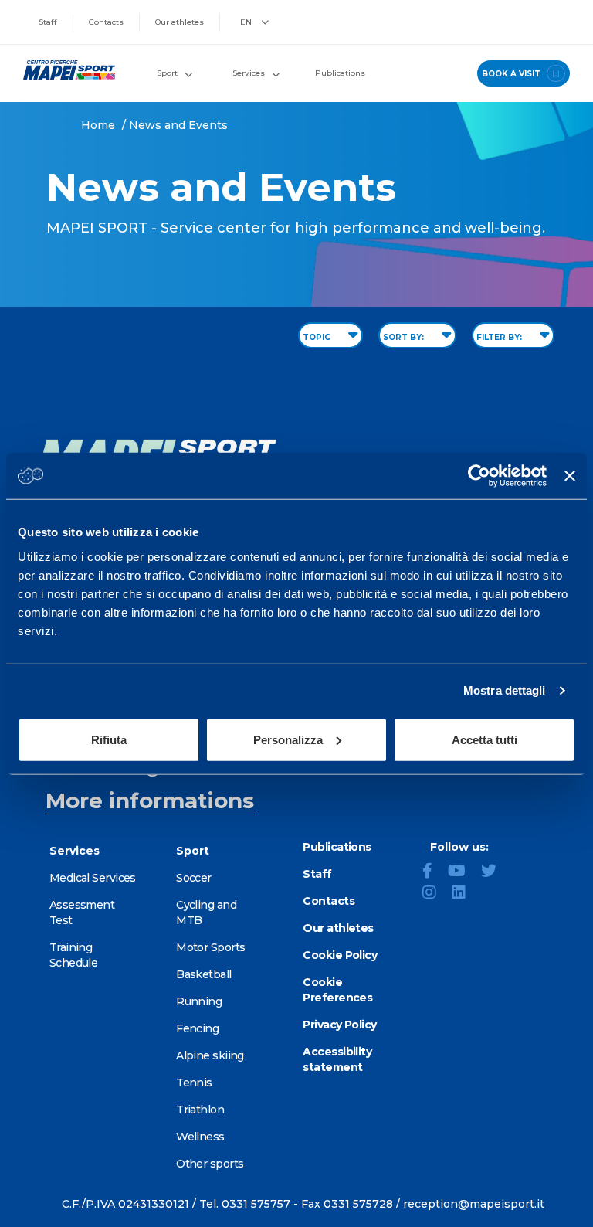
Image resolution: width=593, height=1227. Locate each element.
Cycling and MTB (206, 912)
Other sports (209, 1164)
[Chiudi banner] (569, 476)
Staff (48, 22)
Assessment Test (81, 912)
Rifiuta (109, 739)
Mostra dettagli (504, 690)
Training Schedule (73, 955)
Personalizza (288, 739)
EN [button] (247, 22)
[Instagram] (435, 894)
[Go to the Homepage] (62, 70)
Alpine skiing (210, 1055)
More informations (150, 800)
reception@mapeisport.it (473, 1204)
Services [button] (248, 73)
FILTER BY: (500, 337)
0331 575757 (256, 1204)
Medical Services (92, 878)
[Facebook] (433, 872)
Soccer (194, 878)
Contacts (106, 22)
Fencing (197, 1028)
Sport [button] (167, 73)
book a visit (512, 74)
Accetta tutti (484, 739)
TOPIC (318, 337)
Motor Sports (210, 947)
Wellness (200, 1137)
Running (199, 1001)
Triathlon (200, 1110)
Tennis (194, 1082)
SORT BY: (404, 337)
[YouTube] (463, 872)
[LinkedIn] (465, 894)
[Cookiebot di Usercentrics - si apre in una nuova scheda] (479, 476)
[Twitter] (495, 872)
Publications (340, 73)
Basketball (203, 974)
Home (98, 125)
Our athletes (179, 22)
